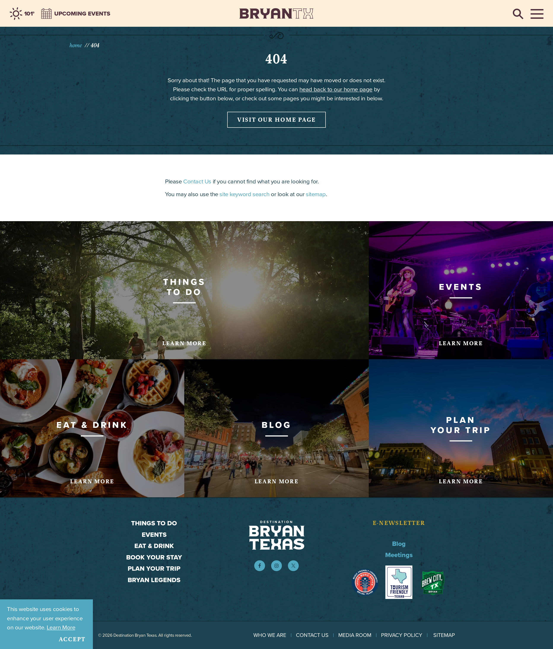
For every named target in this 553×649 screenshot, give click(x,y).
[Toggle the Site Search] (518, 13)
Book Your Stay (154, 557)
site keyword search (244, 194)
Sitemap (444, 635)
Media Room (354, 635)
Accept (72, 639)
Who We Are (269, 635)
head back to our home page (335, 89)
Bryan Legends (154, 580)
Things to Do (154, 523)
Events (154, 534)
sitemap (316, 194)
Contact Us (197, 181)
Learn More (61, 627)
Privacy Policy (401, 635)
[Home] (276, 13)
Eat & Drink (154, 546)
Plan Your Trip (154, 568)
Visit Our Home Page (276, 120)
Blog (399, 543)
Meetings (399, 555)
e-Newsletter (399, 523)
